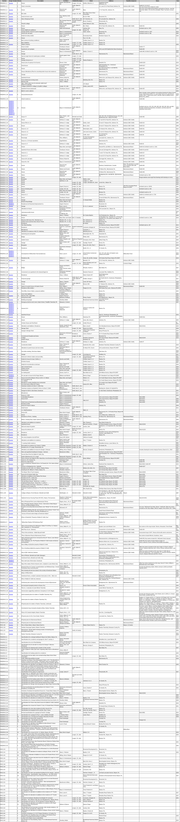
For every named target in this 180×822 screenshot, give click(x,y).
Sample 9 (11, 111)
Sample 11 (11, 114)
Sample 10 (12, 113)
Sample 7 (11, 109)
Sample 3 (11, 104)
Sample (11, 3)
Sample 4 (11, 105)
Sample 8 (11, 110)
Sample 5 (11, 106)
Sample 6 (11, 107)
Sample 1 (11, 101)
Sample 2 (11, 102)
